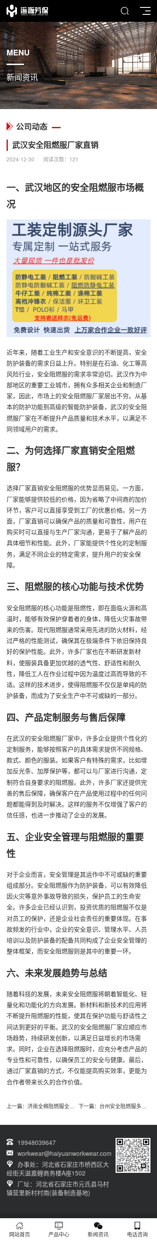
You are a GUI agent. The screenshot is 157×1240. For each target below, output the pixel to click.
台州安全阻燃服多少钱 (125, 1106)
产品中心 (58, 1234)
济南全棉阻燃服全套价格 (56, 1106)
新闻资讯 (98, 1234)
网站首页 (19, 1234)
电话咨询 (137, 1234)
